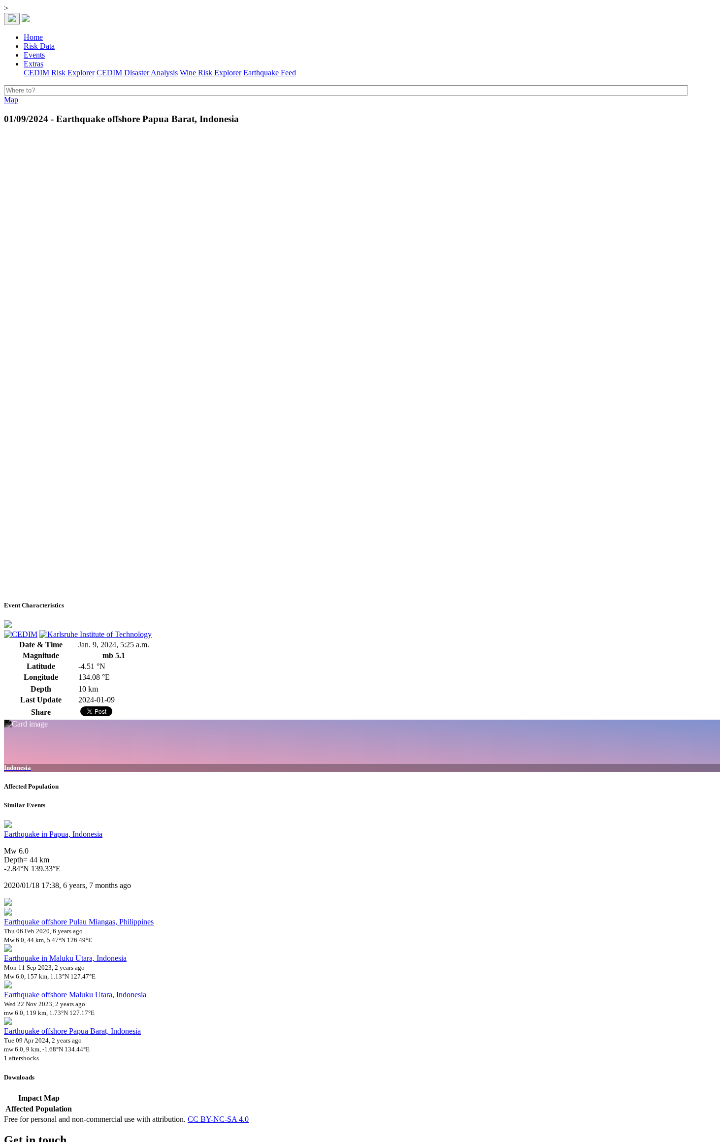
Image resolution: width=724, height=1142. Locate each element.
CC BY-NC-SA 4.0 (218, 1119)
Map (11, 99)
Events (34, 55)
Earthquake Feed (269, 72)
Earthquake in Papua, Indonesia (53, 834)
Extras (33, 64)
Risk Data (39, 46)
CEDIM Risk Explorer (59, 72)
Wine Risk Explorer (210, 72)
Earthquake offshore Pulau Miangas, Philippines (79, 922)
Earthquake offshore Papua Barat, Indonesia (72, 1031)
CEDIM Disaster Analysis (137, 72)
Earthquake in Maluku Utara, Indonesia (65, 958)
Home (33, 37)
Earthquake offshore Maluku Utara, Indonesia (75, 994)
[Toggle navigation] (12, 19)
